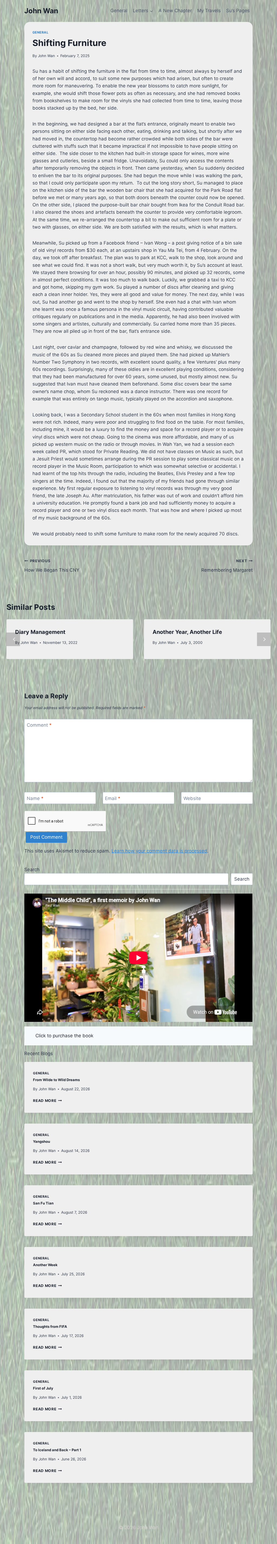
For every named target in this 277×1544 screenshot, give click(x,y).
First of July (43, 1388)
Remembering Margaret (227, 566)
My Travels (209, 10)
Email (112, 798)
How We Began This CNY (51, 566)
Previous (13, 639)
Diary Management (40, 632)
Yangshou (41, 1141)
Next (264, 639)
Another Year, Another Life (187, 632)
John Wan (46, 56)
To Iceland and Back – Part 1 (57, 1450)
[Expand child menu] (143, 10)
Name (35, 798)
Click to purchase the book (64, 1035)
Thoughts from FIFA (50, 1326)
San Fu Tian (43, 1203)
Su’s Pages (238, 10)
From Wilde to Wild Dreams (56, 1080)
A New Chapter (175, 10)
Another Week (45, 1265)
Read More (47, 1100)
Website (192, 798)
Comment (39, 725)
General (118, 10)
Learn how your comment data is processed (159, 851)
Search (31, 869)
